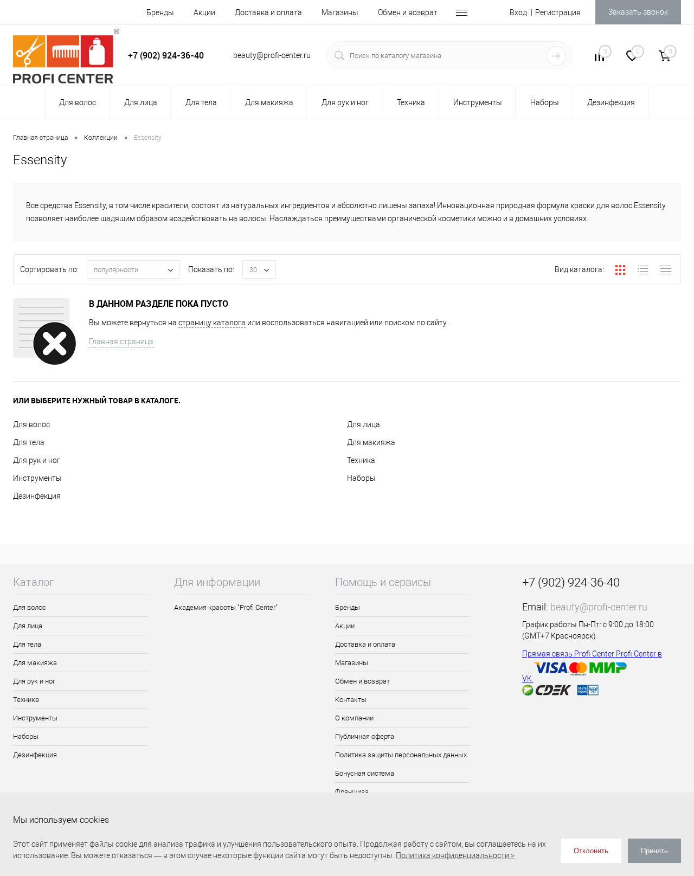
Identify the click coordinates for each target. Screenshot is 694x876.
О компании (354, 718)
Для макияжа (371, 442)
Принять (654, 851)
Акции (204, 12)
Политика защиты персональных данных (401, 755)
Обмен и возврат (408, 12)
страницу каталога (212, 322)
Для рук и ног (36, 460)
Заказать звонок (638, 12)
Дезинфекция (37, 496)
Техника (361, 460)
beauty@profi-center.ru (598, 607)
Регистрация (558, 12)
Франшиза (352, 792)
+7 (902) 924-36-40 (166, 55)
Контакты (351, 699)
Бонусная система (364, 773)
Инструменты (37, 478)
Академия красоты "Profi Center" (226, 607)
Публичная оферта (364, 736)
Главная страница (121, 341)
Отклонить (591, 851)
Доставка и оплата (268, 12)
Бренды (160, 12)
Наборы (361, 478)
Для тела (28, 442)
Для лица (363, 424)
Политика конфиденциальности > (455, 855)
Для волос (31, 424)
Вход (518, 12)
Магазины (340, 12)
